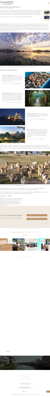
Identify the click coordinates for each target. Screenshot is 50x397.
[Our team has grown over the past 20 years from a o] (44, 244)
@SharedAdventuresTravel (32, 232)
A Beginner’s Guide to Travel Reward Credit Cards (10, 202)
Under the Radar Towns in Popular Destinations (10, 203)
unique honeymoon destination (25, 193)
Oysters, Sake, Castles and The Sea (10, 6)
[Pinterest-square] (26, 391)
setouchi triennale (14, 193)
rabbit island (2, 193)
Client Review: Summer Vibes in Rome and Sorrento (11, 199)
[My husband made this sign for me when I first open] (18, 244)
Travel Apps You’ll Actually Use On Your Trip (9, 201)
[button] (7, 351)
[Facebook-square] (23, 391)
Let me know (39, 188)
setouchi (8, 193)
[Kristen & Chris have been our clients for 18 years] (31, 244)
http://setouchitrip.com (17, 83)
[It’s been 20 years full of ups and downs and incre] (6, 244)
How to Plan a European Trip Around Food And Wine (11, 198)
